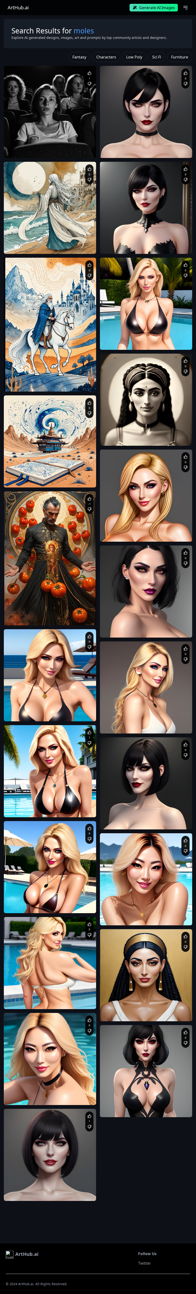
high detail (36, 1189)
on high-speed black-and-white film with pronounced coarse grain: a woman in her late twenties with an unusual (49, 150)
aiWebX (21, 138)
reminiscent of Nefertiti (170, 1014)
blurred (121, 434)
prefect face (17, 1194)
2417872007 (120, 522)
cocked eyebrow (71, 1194)
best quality (36, 709)
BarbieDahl (23, 797)
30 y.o (148, 1014)
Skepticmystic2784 (28, 701)
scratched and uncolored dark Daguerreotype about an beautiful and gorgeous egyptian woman (145, 438)
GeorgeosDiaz (121, 426)
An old (109, 434)
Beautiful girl (18, 1189)
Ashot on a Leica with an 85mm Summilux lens (41, 146)
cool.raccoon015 (27, 606)
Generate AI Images (157, 7)
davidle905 (119, 330)
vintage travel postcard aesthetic (66, 480)
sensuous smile (42, 714)
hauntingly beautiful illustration (67, 1189)
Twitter (144, 1263)
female (32, 1194)
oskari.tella (23, 893)
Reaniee (21, 1085)
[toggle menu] (185, 7)
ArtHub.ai (18, 7)
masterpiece (18, 709)
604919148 (23, 1181)
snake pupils (48, 1194)
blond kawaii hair (67, 714)
